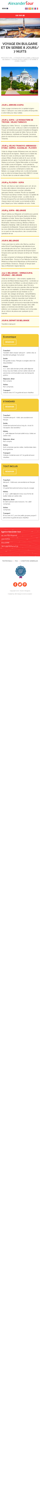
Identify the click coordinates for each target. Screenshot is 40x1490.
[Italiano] (33, 9)
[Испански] (29, 9)
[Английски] (26, 9)
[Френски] (36, 9)
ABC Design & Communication (23, 594)
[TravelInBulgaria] (20, 4)
